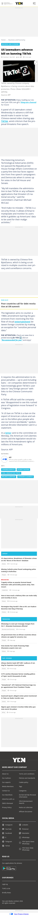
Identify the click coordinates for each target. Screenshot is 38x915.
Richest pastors (23, 469)
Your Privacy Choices (21, 914)
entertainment (22, 321)
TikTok (4, 121)
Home (3, 40)
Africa (3, 712)
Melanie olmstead (8, 476)
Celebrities (5, 590)
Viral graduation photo (11, 473)
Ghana (4, 564)
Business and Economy (16, 40)
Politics (4, 612)
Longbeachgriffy (8, 469)
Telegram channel (28, 102)
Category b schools (25, 476)
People (4, 575)
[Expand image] (36, 63)
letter (8, 432)
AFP (21, 57)
